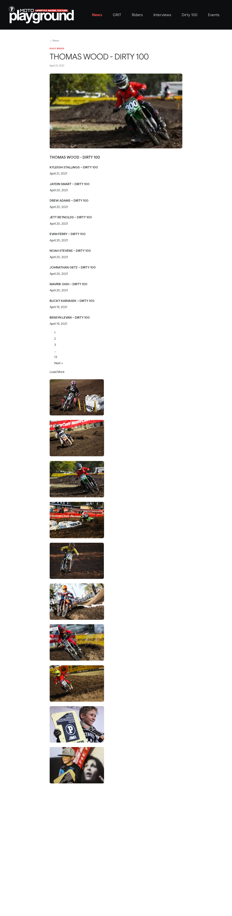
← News (54, 40)
